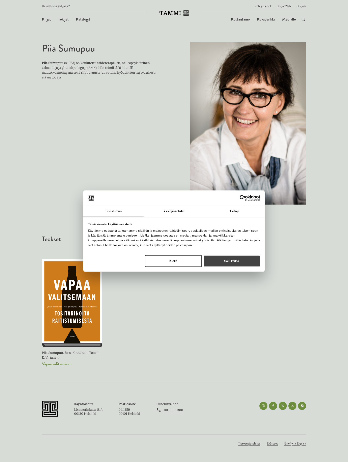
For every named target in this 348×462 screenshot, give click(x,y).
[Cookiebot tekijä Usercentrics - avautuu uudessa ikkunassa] (242, 198)
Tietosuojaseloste (249, 443)
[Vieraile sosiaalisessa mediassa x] (283, 406)
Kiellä (173, 261)
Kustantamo (240, 19)
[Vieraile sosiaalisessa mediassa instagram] (263, 406)
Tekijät (63, 19)
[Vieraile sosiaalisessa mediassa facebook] (273, 406)
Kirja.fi (301, 6)
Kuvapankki (266, 19)
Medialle (289, 19)
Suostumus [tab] (114, 211)
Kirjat (46, 19)
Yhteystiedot (263, 6)
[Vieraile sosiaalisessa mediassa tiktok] (302, 406)
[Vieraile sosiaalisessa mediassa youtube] (292, 406)
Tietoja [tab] (234, 211)
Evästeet (272, 443)
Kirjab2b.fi (284, 6)
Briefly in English (295, 443)
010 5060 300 (173, 410)
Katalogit (83, 19)
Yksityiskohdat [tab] (174, 211)
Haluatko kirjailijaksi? (56, 6)
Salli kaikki (231, 261)
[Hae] (303, 19)
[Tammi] (174, 13)
